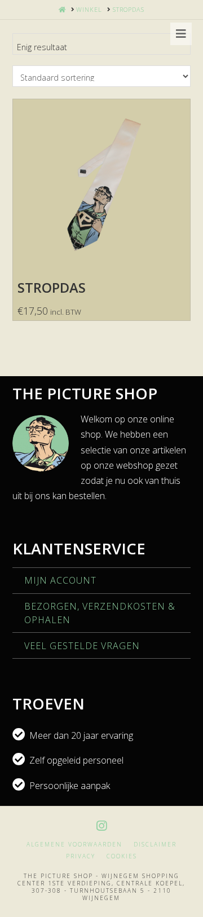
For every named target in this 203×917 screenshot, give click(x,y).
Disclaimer (155, 844)
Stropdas (51, 288)
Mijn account (60, 580)
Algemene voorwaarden (74, 844)
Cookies (122, 856)
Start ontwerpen (101, 244)
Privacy (80, 856)
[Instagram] (101, 826)
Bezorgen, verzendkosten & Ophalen (99, 613)
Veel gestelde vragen (82, 646)
